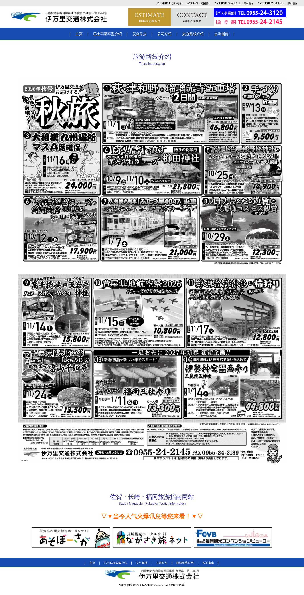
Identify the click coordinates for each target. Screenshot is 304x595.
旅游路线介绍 (193, 34)
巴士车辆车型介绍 (107, 34)
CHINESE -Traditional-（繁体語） (278, 3)
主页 (79, 34)
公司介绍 (164, 34)
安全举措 (139, 34)
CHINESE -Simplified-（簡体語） (234, 3)
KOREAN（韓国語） (198, 3)
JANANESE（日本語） (170, 3)
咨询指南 (221, 34)
